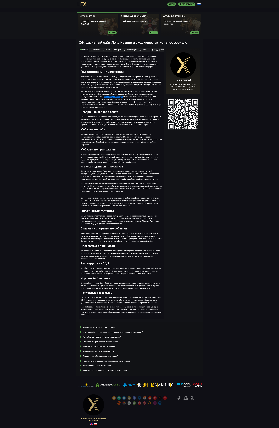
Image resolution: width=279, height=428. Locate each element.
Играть (112, 33)
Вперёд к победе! (183, 78)
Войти (172, 4)
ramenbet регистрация (113, 97)
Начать (194, 33)
